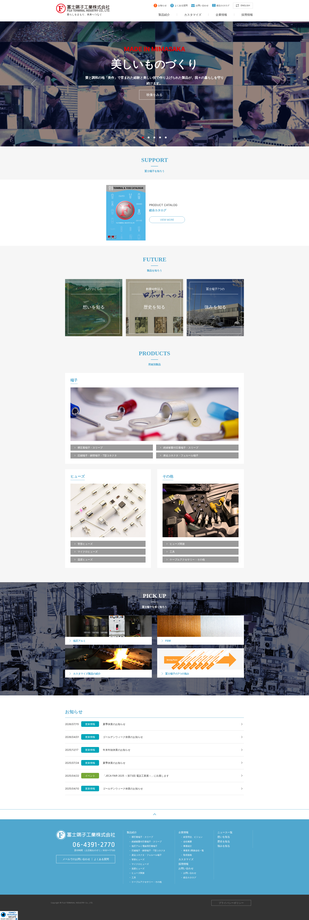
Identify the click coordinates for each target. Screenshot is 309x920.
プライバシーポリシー (231, 902)
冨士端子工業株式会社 (83, 8)
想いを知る (223, 836)
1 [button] (143, 137)
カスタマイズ (192, 14)
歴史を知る (223, 841)
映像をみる (154, 94)
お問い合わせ (202, 5)
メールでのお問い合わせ (76, 859)
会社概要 (187, 841)
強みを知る (223, 845)
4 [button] (160, 137)
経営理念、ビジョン (193, 837)
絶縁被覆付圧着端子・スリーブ (180, 447)
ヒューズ (77, 476)
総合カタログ (223, 5)
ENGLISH (245, 5)
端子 (74, 380)
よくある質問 (181, 5)
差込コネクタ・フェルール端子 (180, 455)
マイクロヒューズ (88, 551)
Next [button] (272, 84)
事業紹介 (187, 846)
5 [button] (166, 137)
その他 (168, 476)
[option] (154, 83)
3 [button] (155, 137)
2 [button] (149, 137)
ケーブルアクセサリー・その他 (187, 559)
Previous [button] (36, 84)
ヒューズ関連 (177, 543)
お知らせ (162, 5)
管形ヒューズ (85, 543)
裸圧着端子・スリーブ (90, 447)
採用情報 (247, 14)
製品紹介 (164, 14)
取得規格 (187, 855)
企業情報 (221, 14)
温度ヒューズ (85, 559)
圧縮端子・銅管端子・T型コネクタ (97, 455)
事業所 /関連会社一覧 (193, 850)
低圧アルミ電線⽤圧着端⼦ (144, 846)
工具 (172, 551)
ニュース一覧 (224, 832)
